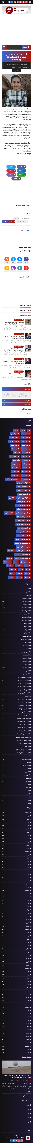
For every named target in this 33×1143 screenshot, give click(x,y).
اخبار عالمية (25, 471)
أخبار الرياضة (25, 445)
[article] (16, 189)
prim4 (26, 577)
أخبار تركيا (25, 460)
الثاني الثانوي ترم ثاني (22, 535)
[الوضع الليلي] (28, 1138)
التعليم (11, 498)
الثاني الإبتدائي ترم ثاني (22, 520)
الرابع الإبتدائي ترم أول (22, 547)
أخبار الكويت (25, 456)
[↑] (16, 1135)
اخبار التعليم (14, 434)
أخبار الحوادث (14, 67)
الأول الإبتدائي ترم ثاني (22, 483)
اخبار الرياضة (14, 445)
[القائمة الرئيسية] (4, 47)
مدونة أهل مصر (10, 1137)
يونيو (15, 819)
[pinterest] (23, 2)
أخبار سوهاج (15, 464)
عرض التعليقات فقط (21, 222)
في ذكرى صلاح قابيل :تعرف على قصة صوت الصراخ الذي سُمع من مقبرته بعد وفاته (14, 324)
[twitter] (12, 2)
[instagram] (26, 2)
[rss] (15, 2)
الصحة (9, 558)
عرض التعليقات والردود (8, 222)
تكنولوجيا (18, 566)
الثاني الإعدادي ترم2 (23, 528)
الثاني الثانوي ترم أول (23, 532)
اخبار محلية (15, 475)
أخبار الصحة (25, 449)
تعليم (27, 566)
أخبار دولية (16, 460)
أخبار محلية (25, 475)
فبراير (15, 832)
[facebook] (9, 2)
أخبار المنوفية (14, 456)
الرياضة (10, 550)
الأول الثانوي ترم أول (23, 494)
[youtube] (16, 1140)
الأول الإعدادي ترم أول (22, 486)
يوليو (15, 816)
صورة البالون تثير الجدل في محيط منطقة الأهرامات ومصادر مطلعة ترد (17, 1076)
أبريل (15, 825)
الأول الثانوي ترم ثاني (23, 498)
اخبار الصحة (15, 449)
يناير (15, 835)
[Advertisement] (16, 31)
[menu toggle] (30, 2)
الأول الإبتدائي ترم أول (12, 479)
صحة (27, 569)
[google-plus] (20, 2)
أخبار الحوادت (25, 437)
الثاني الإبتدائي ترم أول (22, 517)
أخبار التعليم (25, 434)
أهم (15, 562)
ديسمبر (15, 838)
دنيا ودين (9, 566)
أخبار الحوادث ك (13, 441)
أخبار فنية (15, 471)
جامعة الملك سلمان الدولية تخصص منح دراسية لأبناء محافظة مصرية (13, 350)
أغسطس (15, 812)
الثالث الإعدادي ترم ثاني (22, 513)
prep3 (11, 573)
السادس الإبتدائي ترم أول (22, 554)
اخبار (15, 430)
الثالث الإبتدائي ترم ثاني (22, 505)
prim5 (19, 577)
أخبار (22, 430)
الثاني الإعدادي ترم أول (22, 524)
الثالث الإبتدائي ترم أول (22, 502)
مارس (15, 829)
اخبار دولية (25, 464)
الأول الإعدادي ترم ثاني (22, 490)
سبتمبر (15, 848)
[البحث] (3, 2)
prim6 (11, 577)
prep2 (19, 573)
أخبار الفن (26, 453)
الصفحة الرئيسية (24, 67)
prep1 (26, 573)
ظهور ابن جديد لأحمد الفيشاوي (14, 374)
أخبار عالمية (15, 468)
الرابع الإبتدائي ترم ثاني (22, 550)
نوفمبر (15, 842)
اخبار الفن (16, 453)
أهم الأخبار (6, 562)
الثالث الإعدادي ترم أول (22, 509)
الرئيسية (25, 47)
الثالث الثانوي (8, 513)
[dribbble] (18, 2)
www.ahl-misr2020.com (25, 1081)
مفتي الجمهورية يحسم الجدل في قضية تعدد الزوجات (14, 337)
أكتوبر (15, 845)
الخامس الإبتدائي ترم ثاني (21, 543)
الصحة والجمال (24, 562)
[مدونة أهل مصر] (16, 10)
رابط (28, 1105)
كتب (20, 569)
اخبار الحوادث (25, 441)
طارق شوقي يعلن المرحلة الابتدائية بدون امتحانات (13, 362)
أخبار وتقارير (25, 479)
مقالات (12, 569)
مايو (15, 822)
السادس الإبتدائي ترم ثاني (21, 558)
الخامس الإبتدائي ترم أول (22, 539)
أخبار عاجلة (25, 468)
